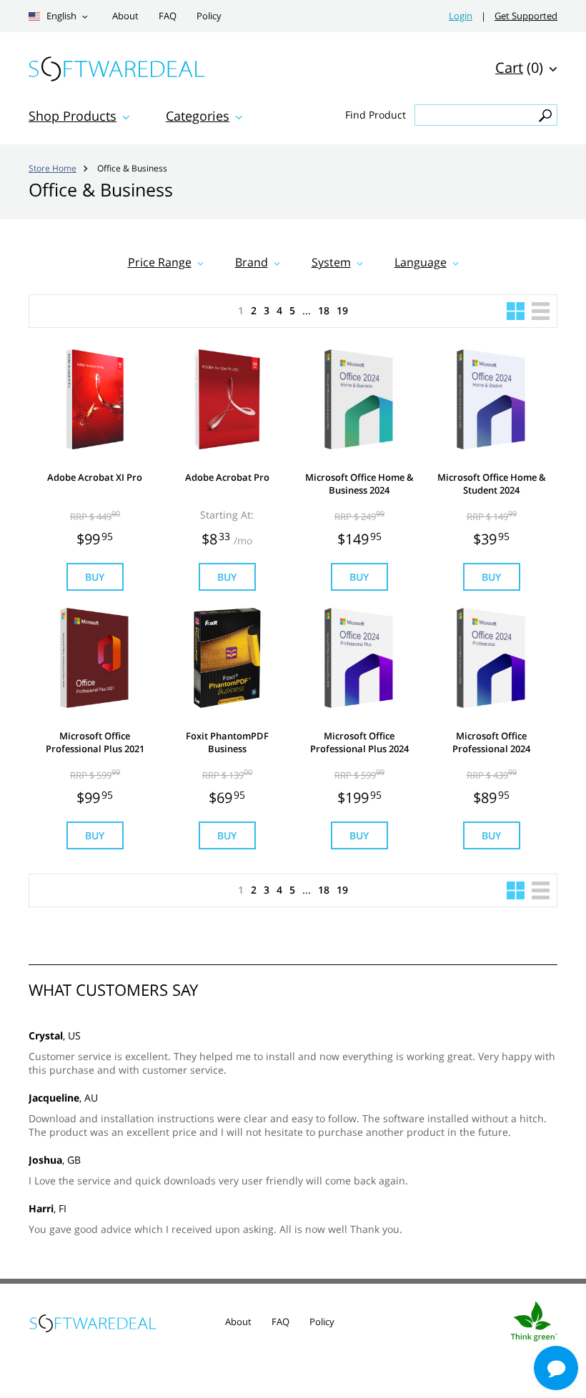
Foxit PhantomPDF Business (227, 742)
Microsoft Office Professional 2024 (491, 742)
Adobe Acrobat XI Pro (94, 477)
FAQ (168, 16)
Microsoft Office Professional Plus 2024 (359, 742)
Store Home (52, 168)
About (125, 16)
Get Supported (526, 16)
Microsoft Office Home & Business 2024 (359, 483)
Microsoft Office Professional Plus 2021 (95, 742)
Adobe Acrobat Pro (227, 477)
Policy (209, 16)
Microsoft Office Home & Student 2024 (491, 483)
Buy (94, 577)
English (60, 16)
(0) (519, 67)
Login (460, 16)
